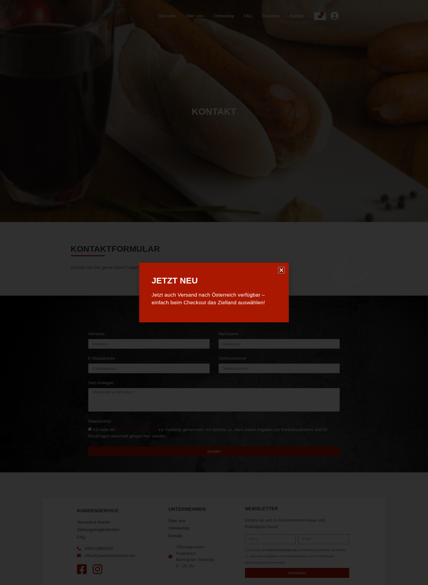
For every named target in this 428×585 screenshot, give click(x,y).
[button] (281, 270)
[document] (214, 292)
